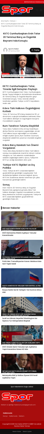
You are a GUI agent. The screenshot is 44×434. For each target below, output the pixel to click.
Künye (5, 416)
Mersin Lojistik (27, 431)
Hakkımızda (13, 416)
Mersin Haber (17, 431)
